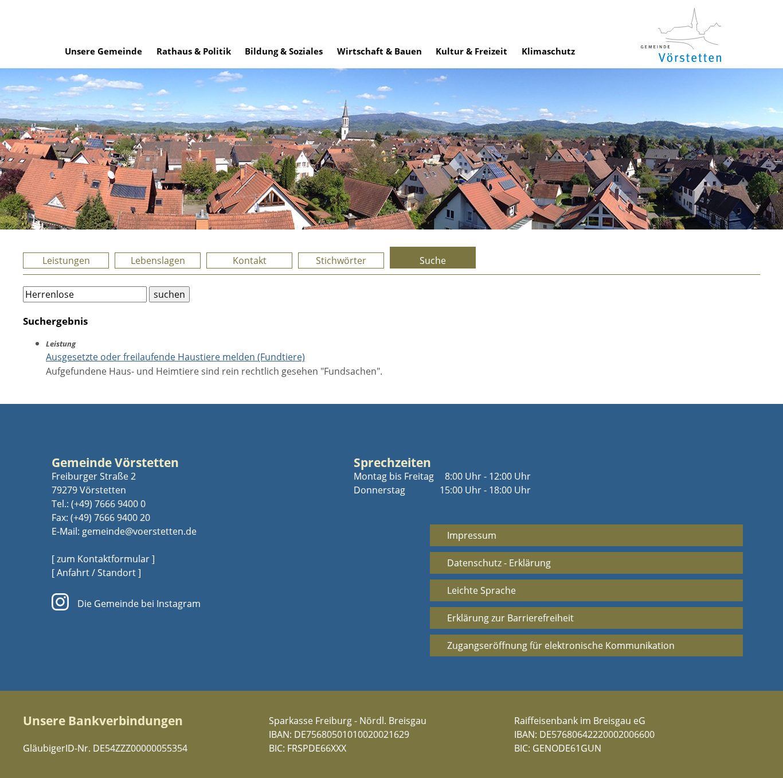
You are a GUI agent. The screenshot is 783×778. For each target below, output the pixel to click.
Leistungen (66, 260)
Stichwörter (341, 260)
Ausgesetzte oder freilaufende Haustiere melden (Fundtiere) (175, 357)
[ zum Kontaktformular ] (103, 559)
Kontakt (250, 260)
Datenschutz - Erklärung (499, 563)
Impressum (471, 535)
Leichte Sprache (481, 590)
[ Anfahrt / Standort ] (96, 572)
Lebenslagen (158, 260)
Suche (433, 260)
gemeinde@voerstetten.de (139, 531)
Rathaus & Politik (193, 51)
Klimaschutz (548, 51)
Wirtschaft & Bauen (379, 51)
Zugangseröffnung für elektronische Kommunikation (561, 645)
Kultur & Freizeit (471, 51)
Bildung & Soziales (284, 51)
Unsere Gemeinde (103, 51)
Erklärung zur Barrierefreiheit (510, 618)
